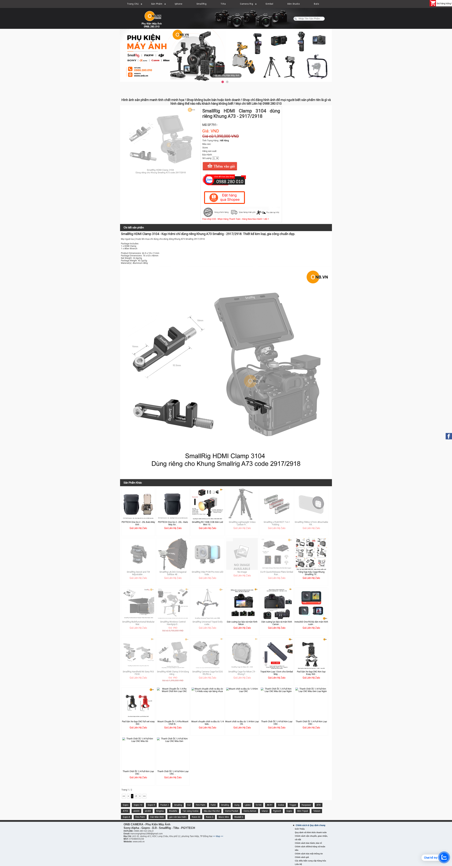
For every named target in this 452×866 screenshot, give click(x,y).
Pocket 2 (164, 805)
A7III (318, 805)
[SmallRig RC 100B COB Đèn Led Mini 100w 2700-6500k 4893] (207, 519)
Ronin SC (196, 817)
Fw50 (213, 805)
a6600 (136, 811)
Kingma (160, 811)
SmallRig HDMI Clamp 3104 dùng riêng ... (173, 672)
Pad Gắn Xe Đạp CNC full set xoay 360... (138, 722)
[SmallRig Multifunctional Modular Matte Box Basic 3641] (138, 619)
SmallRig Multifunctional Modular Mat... (138, 623)
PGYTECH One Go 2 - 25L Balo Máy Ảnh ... (138, 523)
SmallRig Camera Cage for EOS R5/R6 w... (207, 672)
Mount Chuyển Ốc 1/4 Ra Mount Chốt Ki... (172, 722)
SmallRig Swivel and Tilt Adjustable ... (138, 573)
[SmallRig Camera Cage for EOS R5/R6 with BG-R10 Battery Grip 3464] (207, 669)
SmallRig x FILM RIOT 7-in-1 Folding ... (277, 523)
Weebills (173, 811)
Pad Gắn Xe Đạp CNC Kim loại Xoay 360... (311, 672)
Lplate (248, 805)
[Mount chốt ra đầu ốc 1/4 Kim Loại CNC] (242, 691)
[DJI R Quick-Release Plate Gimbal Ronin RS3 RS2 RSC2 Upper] (277, 569)
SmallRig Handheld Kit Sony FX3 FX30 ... (138, 672)
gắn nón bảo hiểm (177, 817)
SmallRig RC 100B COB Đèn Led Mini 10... (207, 523)
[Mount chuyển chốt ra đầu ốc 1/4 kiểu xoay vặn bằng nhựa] (207, 691)
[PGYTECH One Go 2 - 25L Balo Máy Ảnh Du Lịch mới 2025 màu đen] (138, 519)
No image (242, 572)
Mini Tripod (302, 811)
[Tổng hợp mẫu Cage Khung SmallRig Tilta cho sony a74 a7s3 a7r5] (311, 569)
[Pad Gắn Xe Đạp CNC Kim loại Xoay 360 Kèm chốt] (311, 669)
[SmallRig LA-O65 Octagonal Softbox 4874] (173, 569)
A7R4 (125, 811)
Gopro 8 (126, 817)
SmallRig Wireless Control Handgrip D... (173, 623)
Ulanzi (265, 811)
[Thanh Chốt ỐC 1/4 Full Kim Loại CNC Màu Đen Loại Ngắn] (311, 691)
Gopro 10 (138, 805)
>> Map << (218, 836)
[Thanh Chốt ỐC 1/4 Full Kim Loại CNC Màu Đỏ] (138, 741)
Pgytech (277, 811)
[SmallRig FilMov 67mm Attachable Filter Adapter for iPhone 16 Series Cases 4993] (311, 519)
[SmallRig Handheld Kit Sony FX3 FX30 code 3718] (138, 669)
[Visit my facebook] (449, 436)
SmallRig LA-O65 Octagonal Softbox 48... (172, 573)
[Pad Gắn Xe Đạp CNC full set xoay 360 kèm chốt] (138, 718)
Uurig (236, 805)
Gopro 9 (151, 805)
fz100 (258, 805)
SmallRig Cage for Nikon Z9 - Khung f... (242, 672)
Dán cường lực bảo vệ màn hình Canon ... (276, 623)
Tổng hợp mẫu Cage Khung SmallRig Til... (311, 573)
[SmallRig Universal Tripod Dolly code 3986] (207, 619)
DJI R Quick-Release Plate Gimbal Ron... (276, 573)
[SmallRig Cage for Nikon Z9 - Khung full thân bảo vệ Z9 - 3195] (242, 669)
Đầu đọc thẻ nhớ (212, 811)
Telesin (316, 811)
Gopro (125, 805)
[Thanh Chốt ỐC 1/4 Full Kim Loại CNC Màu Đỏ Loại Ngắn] (277, 691)
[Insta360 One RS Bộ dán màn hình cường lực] (311, 619)
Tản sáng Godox (190, 811)
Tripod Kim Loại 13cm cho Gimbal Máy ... (276, 672)
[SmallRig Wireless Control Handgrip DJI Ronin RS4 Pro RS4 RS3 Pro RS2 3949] (173, 619)
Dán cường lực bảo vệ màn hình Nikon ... (242, 623)
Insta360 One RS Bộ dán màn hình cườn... (311, 623)
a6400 (148, 811)
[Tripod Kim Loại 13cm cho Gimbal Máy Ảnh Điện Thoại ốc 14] (277, 669)
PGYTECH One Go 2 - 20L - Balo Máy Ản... (173, 523)
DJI (189, 805)
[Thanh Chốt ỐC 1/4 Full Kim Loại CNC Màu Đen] (173, 741)
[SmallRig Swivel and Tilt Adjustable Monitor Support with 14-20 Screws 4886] (138, 569)
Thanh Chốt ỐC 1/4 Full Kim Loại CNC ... (276, 722)
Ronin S (209, 817)
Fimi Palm (200, 805)
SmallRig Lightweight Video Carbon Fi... (242, 523)
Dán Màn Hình (157, 817)
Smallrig (178, 805)
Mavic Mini (224, 817)
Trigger (292, 805)
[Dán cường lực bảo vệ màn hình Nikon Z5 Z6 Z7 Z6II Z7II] (242, 619)
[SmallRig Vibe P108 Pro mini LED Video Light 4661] (207, 569)
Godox (281, 805)
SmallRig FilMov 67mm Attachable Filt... (311, 523)
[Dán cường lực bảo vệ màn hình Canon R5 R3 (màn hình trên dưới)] (277, 619)
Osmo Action (249, 811)
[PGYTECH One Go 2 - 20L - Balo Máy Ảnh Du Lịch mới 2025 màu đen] (173, 519)
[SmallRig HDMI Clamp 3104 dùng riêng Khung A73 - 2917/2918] (160, 176)
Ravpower (306, 805)
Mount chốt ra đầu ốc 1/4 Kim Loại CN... (242, 722)
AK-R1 (270, 805)
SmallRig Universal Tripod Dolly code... (207, 623)
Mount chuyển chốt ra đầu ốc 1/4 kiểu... (207, 722)
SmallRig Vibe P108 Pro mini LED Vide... (207, 573)
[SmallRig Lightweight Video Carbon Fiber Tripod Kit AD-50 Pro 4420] (242, 519)
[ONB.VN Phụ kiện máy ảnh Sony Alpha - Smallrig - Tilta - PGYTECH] (155, 17)
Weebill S (238, 817)
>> (144, 796)
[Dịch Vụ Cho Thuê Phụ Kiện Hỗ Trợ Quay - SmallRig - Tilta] (229, 55)
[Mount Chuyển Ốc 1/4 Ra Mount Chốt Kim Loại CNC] (173, 691)
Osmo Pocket (231, 811)
